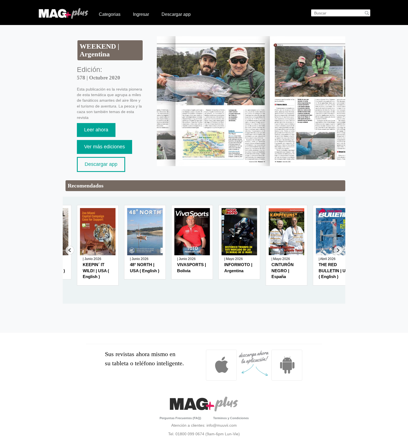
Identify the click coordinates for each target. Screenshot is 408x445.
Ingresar (141, 14)
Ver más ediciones (104, 146)
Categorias (109, 14)
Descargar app (176, 14)
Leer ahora (96, 129)
